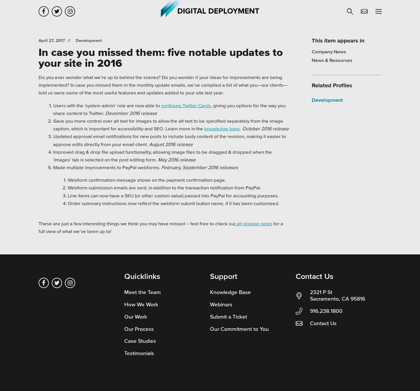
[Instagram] (70, 11)
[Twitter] (57, 11)
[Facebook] (44, 11)
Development (89, 40)
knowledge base (222, 128)
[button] (350, 11)
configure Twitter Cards (186, 105)
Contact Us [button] (364, 11)
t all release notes (253, 223)
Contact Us (323, 323)
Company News (329, 51)
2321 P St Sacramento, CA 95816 (337, 295)
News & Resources (332, 60)
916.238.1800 (326, 311)
